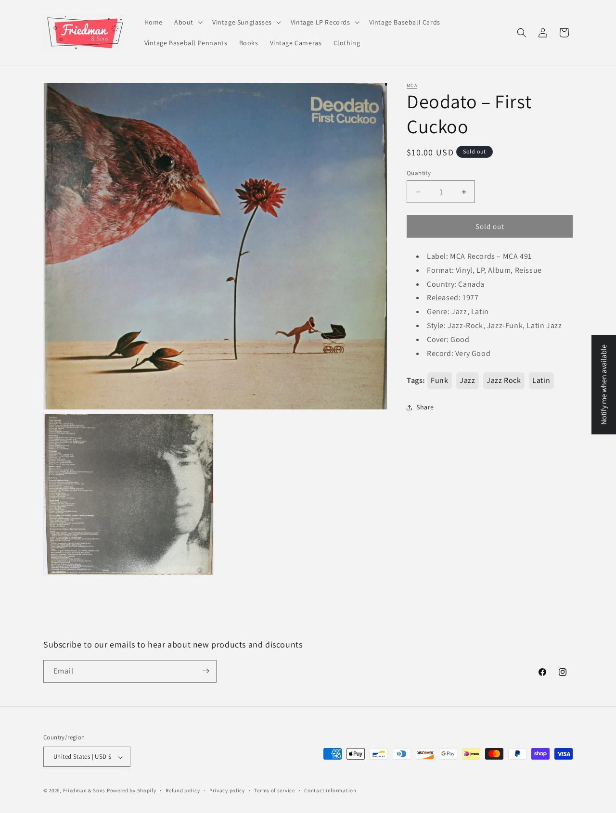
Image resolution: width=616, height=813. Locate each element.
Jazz (467, 381)
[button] (187, 22)
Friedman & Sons (84, 791)
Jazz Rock (504, 381)
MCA (412, 85)
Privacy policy (227, 791)
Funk (439, 381)
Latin (541, 381)
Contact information (330, 791)
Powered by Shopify (131, 791)
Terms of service (274, 791)
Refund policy (183, 791)
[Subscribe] (205, 671)
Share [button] (425, 407)
